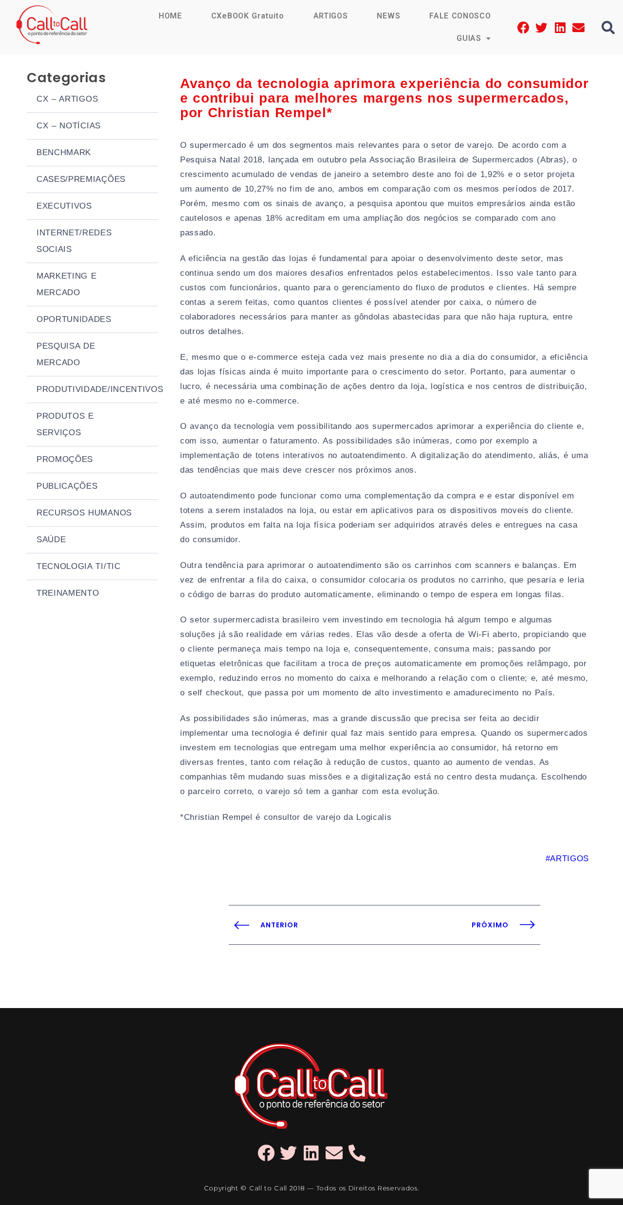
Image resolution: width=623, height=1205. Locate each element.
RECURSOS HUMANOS (84, 512)
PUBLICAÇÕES (67, 486)
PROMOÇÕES (65, 459)
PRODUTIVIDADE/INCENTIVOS (97, 389)
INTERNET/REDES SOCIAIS (74, 241)
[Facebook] (523, 27)
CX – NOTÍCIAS (69, 125)
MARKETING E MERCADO (67, 284)
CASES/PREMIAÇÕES (81, 179)
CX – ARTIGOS (67, 99)
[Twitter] (542, 27)
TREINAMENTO (68, 593)
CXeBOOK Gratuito (247, 15)
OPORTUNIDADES (74, 319)
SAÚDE (51, 539)
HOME (170, 15)
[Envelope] (578, 27)
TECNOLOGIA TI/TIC (79, 566)
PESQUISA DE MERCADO (66, 354)
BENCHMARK (64, 152)
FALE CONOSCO (460, 15)
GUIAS (469, 38)
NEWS (388, 15)
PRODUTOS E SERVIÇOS (65, 424)
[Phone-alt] (357, 1152)
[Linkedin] (560, 27)
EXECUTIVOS (64, 206)
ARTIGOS (330, 15)
